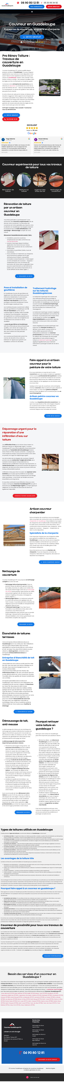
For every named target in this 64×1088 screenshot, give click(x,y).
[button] (32, 11)
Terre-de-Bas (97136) (36, 1003)
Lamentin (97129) (39, 997)
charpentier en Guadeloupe (38, 521)
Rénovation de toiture (8, 190)
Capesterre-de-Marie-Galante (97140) (30, 995)
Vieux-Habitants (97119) (28, 1005)
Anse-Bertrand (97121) (7, 993)
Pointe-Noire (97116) (11, 1001)
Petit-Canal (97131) (47, 999)
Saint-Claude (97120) (34, 1001)
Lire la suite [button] (4, 152)
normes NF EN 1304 (12, 241)
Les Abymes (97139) (11, 999)
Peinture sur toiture (24, 190)
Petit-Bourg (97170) (36, 999)
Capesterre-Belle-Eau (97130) (9, 995)
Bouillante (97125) (53, 993)
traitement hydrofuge (45, 340)
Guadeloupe (12, 77)
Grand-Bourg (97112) (16, 997)
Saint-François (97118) (11, 1003)
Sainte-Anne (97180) (47, 1001)
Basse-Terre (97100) (41, 993)
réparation (13, 86)
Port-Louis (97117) (22, 1001)
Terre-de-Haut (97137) (50, 1003)
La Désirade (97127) (28, 997)
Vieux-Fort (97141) (15, 1005)
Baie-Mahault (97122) (21, 993)
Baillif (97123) (31, 993)
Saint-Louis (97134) (24, 1003)
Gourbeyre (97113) (57, 995)
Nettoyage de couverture (56, 190)
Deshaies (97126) (47, 995)
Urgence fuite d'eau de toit (40, 190)
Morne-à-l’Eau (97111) (24, 999)
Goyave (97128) (5, 997)
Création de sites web (34, 1077)
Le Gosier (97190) (50, 997)
